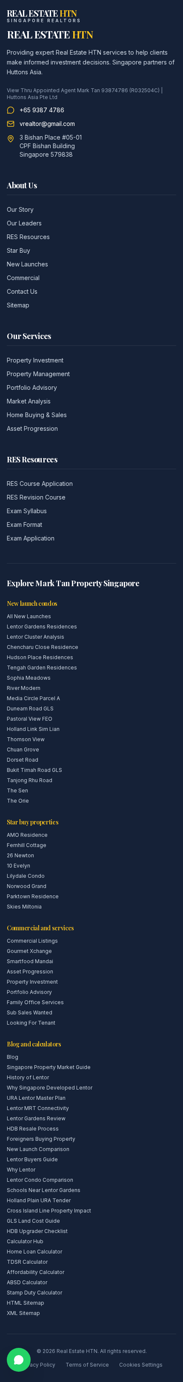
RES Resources (28, 236)
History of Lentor (28, 1077)
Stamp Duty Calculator (34, 1292)
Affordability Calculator (35, 1272)
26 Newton (20, 855)
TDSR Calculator (27, 1262)
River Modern (23, 688)
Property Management (38, 373)
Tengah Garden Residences (42, 667)
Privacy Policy (37, 1365)
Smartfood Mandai (30, 961)
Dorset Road (22, 760)
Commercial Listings (32, 941)
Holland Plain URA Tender (39, 1200)
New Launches (27, 264)
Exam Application (30, 538)
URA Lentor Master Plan (36, 1098)
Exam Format (24, 524)
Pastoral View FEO (29, 719)
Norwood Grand (26, 886)
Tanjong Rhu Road (29, 780)
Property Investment (35, 360)
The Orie (18, 801)
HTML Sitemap (25, 1303)
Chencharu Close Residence (42, 647)
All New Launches (29, 616)
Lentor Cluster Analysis (35, 637)
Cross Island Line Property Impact (49, 1210)
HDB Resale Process (33, 1128)
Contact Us (22, 291)
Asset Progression (32, 428)
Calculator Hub (25, 1241)
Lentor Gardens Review (36, 1118)
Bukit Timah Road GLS (34, 770)
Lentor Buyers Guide (32, 1159)
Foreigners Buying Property (41, 1139)
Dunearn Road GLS (30, 708)
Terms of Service (87, 1365)
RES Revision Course (36, 497)
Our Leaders (24, 223)
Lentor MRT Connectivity (38, 1108)
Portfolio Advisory (32, 387)
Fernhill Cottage (26, 845)
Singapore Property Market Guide (49, 1067)
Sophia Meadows (29, 678)
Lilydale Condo (26, 876)
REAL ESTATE (50, 34)
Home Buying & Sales (37, 414)
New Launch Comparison (38, 1149)
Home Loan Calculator (34, 1251)
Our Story (20, 209)
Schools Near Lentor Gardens (43, 1190)
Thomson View (26, 739)
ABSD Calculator (27, 1282)
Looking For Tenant (31, 1023)
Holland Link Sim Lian (33, 729)
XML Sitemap (23, 1313)
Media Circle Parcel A (33, 698)
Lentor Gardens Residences (42, 626)
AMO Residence (27, 835)
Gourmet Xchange (29, 951)
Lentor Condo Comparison (40, 1180)
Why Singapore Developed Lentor (49, 1087)
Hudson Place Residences (40, 657)
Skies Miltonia (24, 906)
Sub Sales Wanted (29, 1012)
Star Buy (18, 250)
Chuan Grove (23, 749)
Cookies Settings (141, 1365)
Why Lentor (21, 1169)
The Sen (17, 790)
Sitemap (18, 305)
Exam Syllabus (27, 510)
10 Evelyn (18, 865)
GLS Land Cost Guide (33, 1221)
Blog (12, 1057)
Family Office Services (35, 1002)
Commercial (23, 277)
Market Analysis (29, 401)
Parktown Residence (33, 896)
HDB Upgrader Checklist (37, 1231)
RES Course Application (40, 483)
